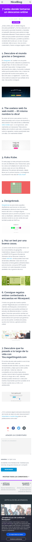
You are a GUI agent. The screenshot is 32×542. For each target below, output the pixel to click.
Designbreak (6, 205)
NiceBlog (16, 2)
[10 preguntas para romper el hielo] (16, 514)
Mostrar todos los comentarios (15, 477)
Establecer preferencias (16, 539)
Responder (9, 469)
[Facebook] (13, 428)
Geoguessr (7, 60)
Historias (16, 22)
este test (9, 258)
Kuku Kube (21, 174)
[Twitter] (18, 428)
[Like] (7, 428)
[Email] (24, 428)
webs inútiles (6, 125)
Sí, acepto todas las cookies (16, 534)
